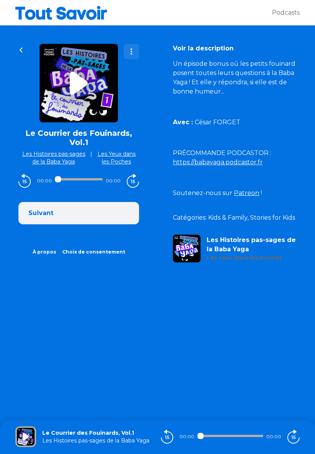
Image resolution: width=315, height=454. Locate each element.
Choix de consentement (93, 252)
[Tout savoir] (143, 12)
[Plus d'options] (131, 51)
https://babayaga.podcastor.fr (218, 162)
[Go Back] (21, 49)
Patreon (246, 193)
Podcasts (286, 12)
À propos (44, 252)
